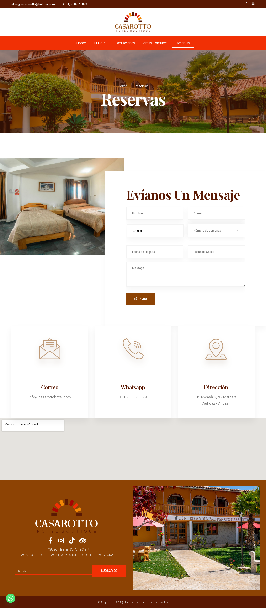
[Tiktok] (72, 540)
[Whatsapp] (10, 598)
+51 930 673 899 (133, 397)
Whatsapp (133, 387)
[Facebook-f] (246, 4)
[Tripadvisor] (83, 540)
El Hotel (100, 43)
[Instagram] (253, 4)
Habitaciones (125, 43)
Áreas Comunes (155, 43)
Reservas (183, 43)
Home (81, 43)
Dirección (216, 387)
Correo (49, 387)
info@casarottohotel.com (50, 397)
